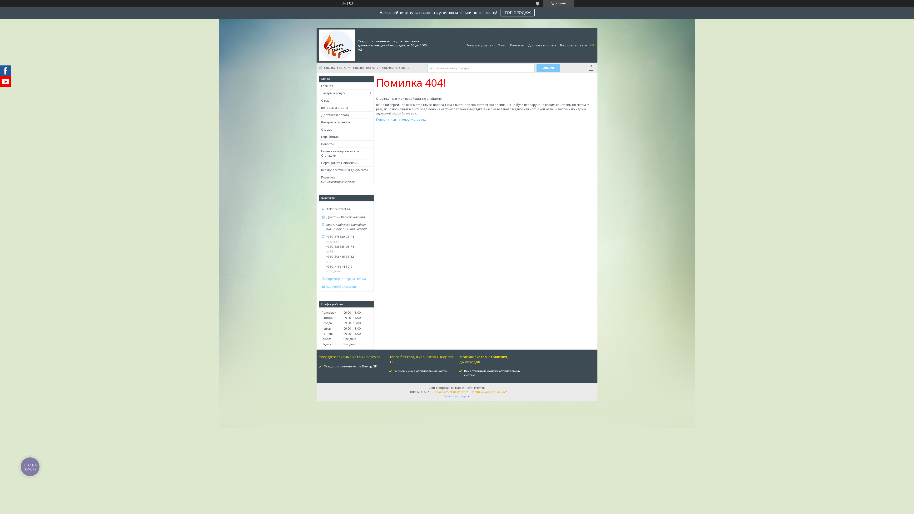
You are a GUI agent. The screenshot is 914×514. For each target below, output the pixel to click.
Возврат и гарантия (335, 122)
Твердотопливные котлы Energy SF (350, 366)
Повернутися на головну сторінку (401, 119)
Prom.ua (480, 388)
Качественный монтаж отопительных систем (492, 373)
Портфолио (330, 136)
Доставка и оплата (542, 45)
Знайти (548, 68)
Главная (327, 86)
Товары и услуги (478, 45)
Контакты (517, 45)
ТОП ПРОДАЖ (517, 12)
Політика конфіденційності (489, 392)
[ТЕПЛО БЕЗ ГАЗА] (337, 45)
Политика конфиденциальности (338, 179)
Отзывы (327, 129)
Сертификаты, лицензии (339, 163)
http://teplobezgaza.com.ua (346, 279)
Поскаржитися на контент (450, 392)
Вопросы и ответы (573, 45)
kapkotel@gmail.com (341, 287)
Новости (327, 144)
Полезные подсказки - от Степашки (340, 153)
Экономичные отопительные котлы (420, 371)
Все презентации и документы (344, 170)
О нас (502, 45)
